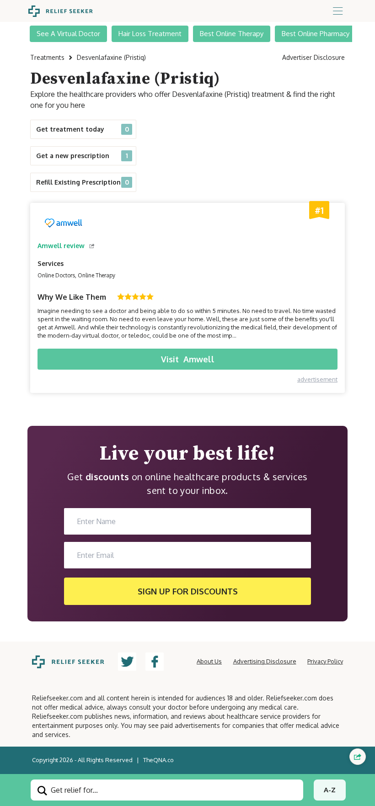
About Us (209, 661)
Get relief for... (73, 790)
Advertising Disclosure (264, 661)
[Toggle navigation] (338, 11)
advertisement (317, 379)
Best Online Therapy (231, 33)
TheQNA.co (158, 760)
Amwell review (61, 245)
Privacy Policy (325, 661)
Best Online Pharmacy (315, 33)
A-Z (330, 789)
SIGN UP (188, 591)
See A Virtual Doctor (68, 33)
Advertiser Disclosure (313, 57)
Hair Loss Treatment (150, 33)
